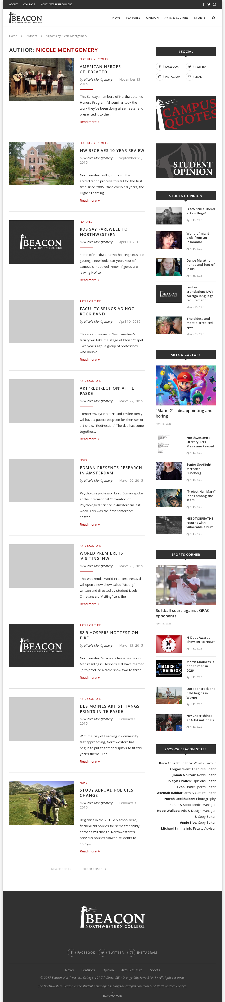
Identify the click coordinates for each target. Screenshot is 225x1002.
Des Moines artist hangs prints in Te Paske (110, 709)
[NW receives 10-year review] (41, 163)
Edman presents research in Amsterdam (111, 470)
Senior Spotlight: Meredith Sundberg (199, 468)
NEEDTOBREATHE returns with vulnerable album (200, 522)
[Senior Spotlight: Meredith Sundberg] (169, 471)
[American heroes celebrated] (41, 79)
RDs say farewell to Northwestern (104, 231)
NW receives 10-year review (112, 150)
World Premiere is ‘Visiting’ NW (101, 555)
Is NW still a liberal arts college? (201, 211)
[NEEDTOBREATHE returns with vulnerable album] (169, 525)
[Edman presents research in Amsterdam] (41, 480)
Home (13, 36)
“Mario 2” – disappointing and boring (184, 413)
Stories (103, 59)
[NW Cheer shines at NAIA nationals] (169, 722)
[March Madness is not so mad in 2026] (169, 668)
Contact (29, 4)
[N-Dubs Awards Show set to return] (169, 644)
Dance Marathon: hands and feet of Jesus (201, 264)
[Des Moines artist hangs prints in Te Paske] (41, 719)
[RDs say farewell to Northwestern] (41, 242)
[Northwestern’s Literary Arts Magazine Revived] (169, 444)
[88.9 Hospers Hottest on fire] (41, 645)
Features (133, 18)
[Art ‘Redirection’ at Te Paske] (41, 401)
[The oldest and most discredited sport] (169, 325)
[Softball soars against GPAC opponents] (186, 585)
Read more (88, 121)
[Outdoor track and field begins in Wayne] (169, 695)
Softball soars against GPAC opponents (183, 613)
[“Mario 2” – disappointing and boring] (186, 385)
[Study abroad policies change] (41, 803)
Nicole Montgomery (98, 79)
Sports (200, 18)
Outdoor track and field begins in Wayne (201, 693)
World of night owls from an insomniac (198, 237)
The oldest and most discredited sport (200, 323)
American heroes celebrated (100, 69)
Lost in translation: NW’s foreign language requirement (200, 293)
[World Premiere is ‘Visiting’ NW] (41, 566)
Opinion (152, 18)
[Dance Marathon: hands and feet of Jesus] (169, 267)
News (116, 18)
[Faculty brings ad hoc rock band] (41, 321)
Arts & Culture (177, 18)
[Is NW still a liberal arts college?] (169, 215)
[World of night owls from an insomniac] (169, 240)
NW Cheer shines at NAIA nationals (200, 718)
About (13, 4)
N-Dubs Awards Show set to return (201, 639)
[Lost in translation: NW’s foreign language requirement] (169, 294)
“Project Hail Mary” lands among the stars (201, 495)
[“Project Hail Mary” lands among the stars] (169, 498)
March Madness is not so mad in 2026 (200, 666)
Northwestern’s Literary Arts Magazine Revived (200, 442)
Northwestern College (56, 4)
